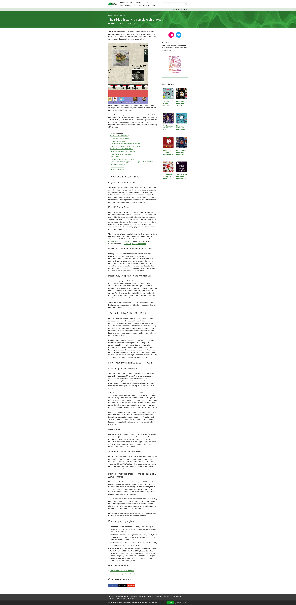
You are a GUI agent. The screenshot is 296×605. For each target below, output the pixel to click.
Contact (154, 5)
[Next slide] (155, 73)
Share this (114, 585)
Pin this (132, 585)
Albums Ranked (126, 5)
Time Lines (133, 596)
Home (122, 2)
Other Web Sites (176, 596)
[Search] (186, 3)
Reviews (146, 5)
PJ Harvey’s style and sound (135, 244)
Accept (170, 602)
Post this (123, 585)
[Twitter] (178, 35)
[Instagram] (171, 35)
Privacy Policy (121, 598)
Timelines (146, 2)
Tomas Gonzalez (117, 23)
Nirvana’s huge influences (118, 241)
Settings (179, 602)
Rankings (142, 596)
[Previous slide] (110, 73)
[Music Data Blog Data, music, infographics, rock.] (113, 4)
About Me (137, 5)
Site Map (111, 598)
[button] (126, 102)
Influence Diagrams (134, 2)
